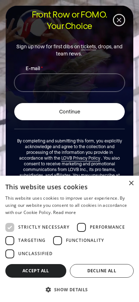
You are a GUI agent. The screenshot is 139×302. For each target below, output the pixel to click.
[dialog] (69, 239)
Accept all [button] (35, 271)
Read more (64, 212)
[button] (69, 289)
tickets (88, 46)
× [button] (131, 183)
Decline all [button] (101, 271)
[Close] (119, 20)
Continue (69, 111)
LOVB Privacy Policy (80, 157)
